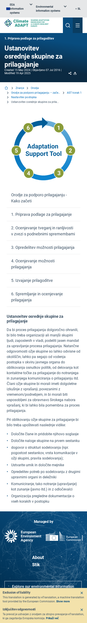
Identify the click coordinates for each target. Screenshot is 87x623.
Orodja (35, 88)
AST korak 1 (74, 92)
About (38, 557)
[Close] (81, 593)
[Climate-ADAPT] (31, 23)
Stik (36, 564)
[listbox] (19, 9)
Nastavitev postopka (24, 97)
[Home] (6, 88)
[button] (43, 198)
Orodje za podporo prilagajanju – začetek (35, 92)
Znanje (20, 88)
